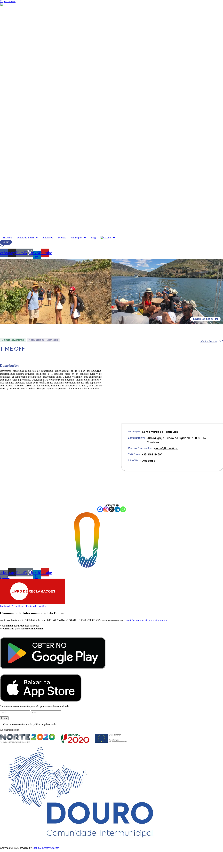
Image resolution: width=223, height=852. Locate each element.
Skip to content (8, 1)
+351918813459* (152, 454)
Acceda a (148, 461)
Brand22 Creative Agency (45, 847)
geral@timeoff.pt (166, 448)
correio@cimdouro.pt (136, 620)
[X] (111, 509)
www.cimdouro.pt (157, 620)
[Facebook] (100, 509)
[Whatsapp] (123, 509)
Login (5, 242)
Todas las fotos (203, 319)
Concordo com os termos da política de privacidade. (30, 724)
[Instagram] (106, 509)
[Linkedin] (117, 509)
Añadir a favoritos (208, 341)
